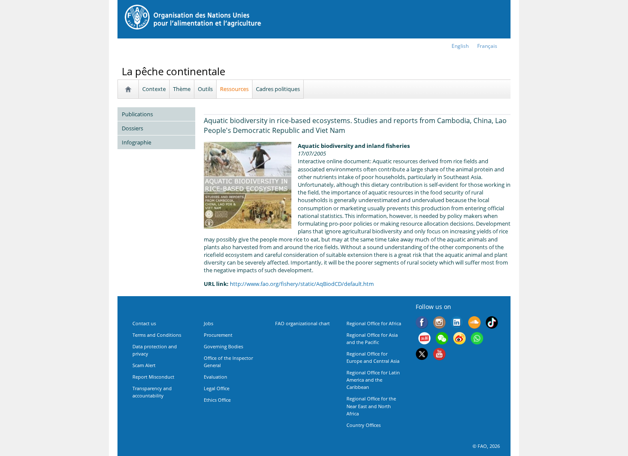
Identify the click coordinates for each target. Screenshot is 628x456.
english (460, 46)
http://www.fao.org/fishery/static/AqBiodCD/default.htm (302, 284)
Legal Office (216, 388)
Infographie (136, 142)
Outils (205, 89)
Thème (182, 89)
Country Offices (363, 425)
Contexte (154, 89)
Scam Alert (144, 365)
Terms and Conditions (156, 335)
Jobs (208, 323)
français (487, 46)
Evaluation (215, 377)
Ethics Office (217, 400)
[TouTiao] (424, 339)
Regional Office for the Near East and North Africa (371, 405)
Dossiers (132, 128)
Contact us (144, 323)
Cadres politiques (278, 89)
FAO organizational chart (302, 323)
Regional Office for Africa (373, 323)
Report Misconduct (153, 377)
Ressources (234, 89)
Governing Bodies (223, 346)
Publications (137, 114)
